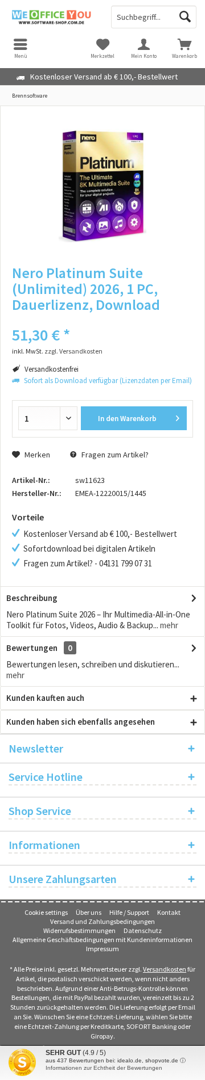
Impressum (102, 948)
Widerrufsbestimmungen (79, 930)
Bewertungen (32, 647)
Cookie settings (46, 912)
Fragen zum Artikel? (114, 454)
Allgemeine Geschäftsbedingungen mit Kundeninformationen (102, 939)
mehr (168, 625)
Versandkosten (164, 969)
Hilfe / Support (129, 912)
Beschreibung (32, 597)
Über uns (88, 912)
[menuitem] (184, 48)
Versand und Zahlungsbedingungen (102, 921)
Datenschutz (143, 930)
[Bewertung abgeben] (102, 320)
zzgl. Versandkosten (73, 351)
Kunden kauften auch (45, 697)
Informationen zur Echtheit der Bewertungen (104, 1068)
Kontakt (169, 912)
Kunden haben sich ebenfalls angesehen (80, 721)
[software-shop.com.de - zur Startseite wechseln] (51, 17)
